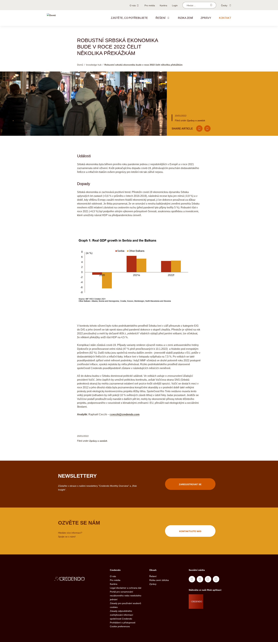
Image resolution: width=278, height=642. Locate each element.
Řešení (160, 18)
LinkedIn (192, 579)
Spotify (208, 579)
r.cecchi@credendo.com (124, 414)
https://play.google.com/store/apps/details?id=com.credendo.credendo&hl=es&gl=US (216, 605)
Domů (80, 64)
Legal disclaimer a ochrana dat (125, 588)
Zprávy (206, 18)
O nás (133, 5)
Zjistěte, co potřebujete (129, 18)
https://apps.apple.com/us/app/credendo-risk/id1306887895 (214, 597)
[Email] (199, 128)
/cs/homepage (76, 579)
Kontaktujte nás (190, 531)
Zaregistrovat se (190, 484)
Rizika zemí (185, 18)
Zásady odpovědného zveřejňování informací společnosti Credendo (121, 615)
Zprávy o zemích (196, 120)
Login (175, 5)
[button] (168, 18)
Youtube (200, 579)
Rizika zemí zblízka (159, 580)
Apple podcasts (216, 579)
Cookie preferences (120, 626)
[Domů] (51, 18)
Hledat (211, 5)
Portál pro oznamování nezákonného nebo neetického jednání (125, 595)
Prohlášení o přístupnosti (122, 622)
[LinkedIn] (207, 128)
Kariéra (163, 5)
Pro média (149, 5)
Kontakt (225, 18)
